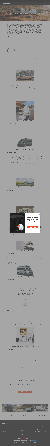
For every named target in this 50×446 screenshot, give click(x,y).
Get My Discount (33, 227)
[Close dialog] (39, 214)
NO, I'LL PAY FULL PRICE (32, 229)
